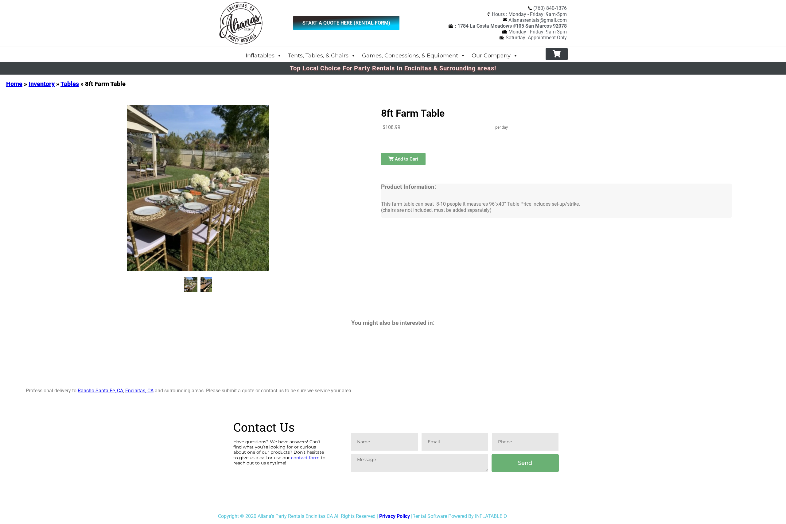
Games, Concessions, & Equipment (410, 55)
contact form (305, 457)
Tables (69, 83)
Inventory (42, 83)
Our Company (491, 55)
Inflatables (260, 55)
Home (14, 83)
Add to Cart (406, 159)
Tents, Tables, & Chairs (318, 55)
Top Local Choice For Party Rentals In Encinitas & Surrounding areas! (393, 68)
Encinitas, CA (139, 391)
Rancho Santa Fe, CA (100, 391)
